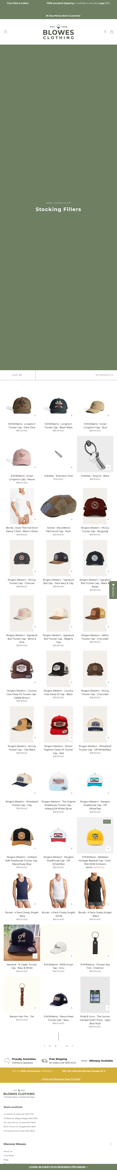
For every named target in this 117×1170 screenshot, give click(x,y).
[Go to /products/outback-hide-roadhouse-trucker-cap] (22, 835)
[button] (5, 32)
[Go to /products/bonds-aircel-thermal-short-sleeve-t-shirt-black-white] (22, 506)
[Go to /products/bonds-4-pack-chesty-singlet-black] (95, 891)
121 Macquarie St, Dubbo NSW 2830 (19, 1131)
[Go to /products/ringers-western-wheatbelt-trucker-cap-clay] (22, 780)
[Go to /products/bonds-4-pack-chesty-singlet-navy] (22, 891)
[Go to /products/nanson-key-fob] (22, 995)
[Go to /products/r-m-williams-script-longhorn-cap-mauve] (22, 454)
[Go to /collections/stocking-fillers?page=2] (72, 1046)
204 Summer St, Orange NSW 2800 (20, 1122)
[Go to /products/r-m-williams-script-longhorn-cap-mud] (95, 402)
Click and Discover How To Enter (61, 1079)
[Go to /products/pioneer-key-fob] (95, 943)
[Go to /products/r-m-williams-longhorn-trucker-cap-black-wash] (58, 402)
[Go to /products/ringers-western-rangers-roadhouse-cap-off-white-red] (58, 835)
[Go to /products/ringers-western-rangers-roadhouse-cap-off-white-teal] (95, 780)
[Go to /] (58, 31)
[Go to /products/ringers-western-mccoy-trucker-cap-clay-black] (22, 724)
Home (49, 203)
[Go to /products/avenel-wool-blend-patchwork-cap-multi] (58, 506)
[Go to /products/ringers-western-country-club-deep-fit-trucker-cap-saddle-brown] (22, 669)
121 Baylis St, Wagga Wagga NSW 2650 (21, 1118)
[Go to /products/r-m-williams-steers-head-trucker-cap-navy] (58, 995)
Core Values (9, 1155)
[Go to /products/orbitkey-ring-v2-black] (95, 454)
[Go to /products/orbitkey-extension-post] (58, 454)
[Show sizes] (35, 415)
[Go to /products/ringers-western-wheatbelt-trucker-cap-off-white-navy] (95, 724)
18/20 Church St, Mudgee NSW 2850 (20, 1126)
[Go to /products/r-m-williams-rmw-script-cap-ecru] (58, 943)
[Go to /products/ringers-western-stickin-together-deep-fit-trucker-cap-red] (58, 724)
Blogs (6, 1160)
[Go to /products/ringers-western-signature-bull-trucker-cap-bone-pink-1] (22, 613)
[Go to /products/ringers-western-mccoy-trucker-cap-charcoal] (22, 558)
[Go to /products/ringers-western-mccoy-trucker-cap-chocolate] (95, 669)
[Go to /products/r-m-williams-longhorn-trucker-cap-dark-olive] (22, 402)
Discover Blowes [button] (15, 1144)
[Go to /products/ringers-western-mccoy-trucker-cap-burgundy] (95, 506)
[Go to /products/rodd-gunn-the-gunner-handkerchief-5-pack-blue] (95, 995)
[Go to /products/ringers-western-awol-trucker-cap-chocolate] (95, 613)
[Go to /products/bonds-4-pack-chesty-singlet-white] (58, 891)
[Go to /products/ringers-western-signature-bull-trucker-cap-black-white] (95, 558)
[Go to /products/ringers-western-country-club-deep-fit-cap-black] (58, 669)
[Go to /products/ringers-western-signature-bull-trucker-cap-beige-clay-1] (58, 613)
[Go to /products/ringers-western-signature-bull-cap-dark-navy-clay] (58, 558)
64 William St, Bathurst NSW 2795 (19, 1114)
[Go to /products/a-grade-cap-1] (22, 943)
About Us (8, 1151)
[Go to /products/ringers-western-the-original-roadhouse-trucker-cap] (58, 780)
